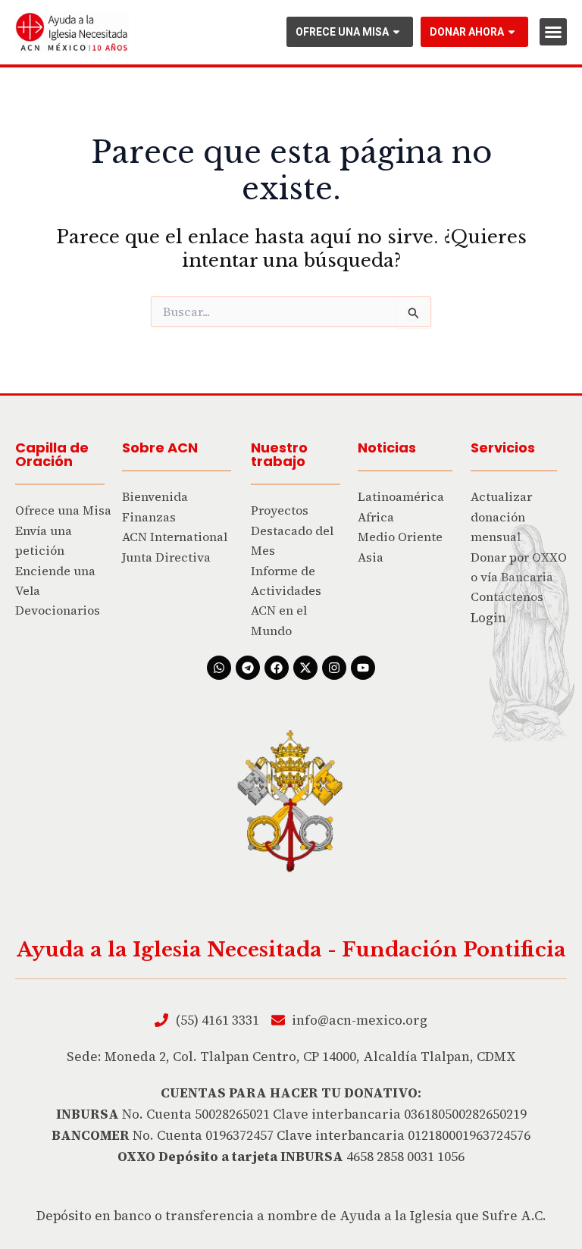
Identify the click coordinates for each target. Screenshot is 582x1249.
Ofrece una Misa (342, 32)
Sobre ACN (160, 447)
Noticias (387, 447)
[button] (553, 31)
